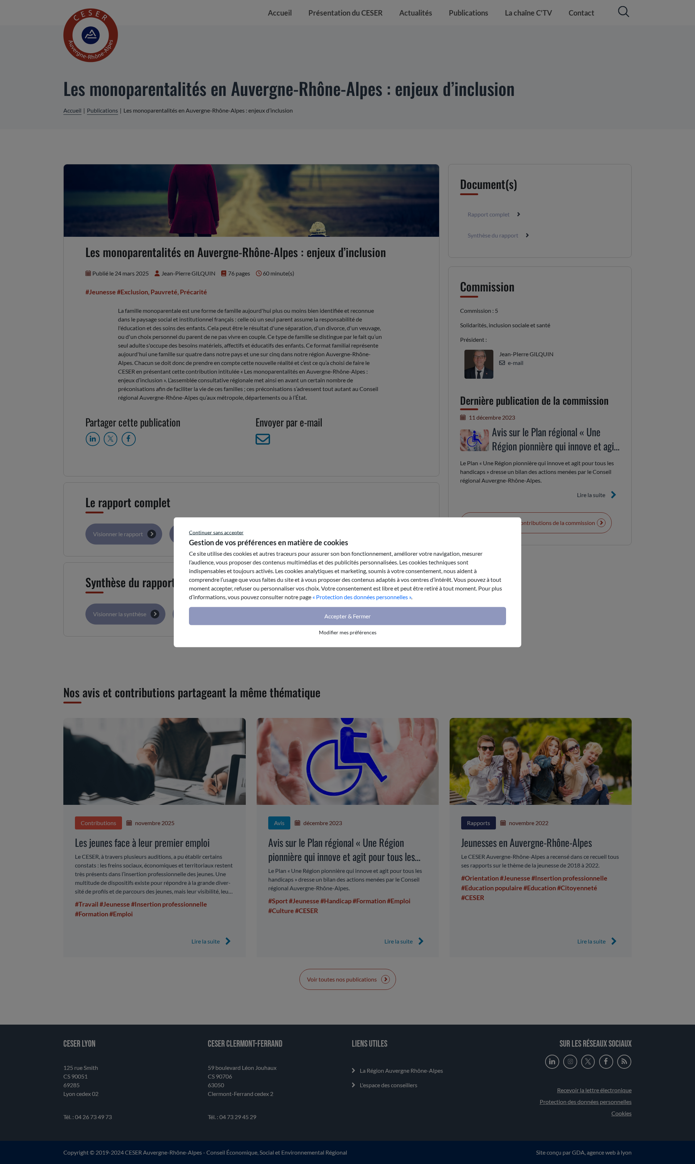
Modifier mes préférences (347, 632)
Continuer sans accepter (216, 532)
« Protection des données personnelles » (361, 596)
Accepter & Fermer (347, 615)
